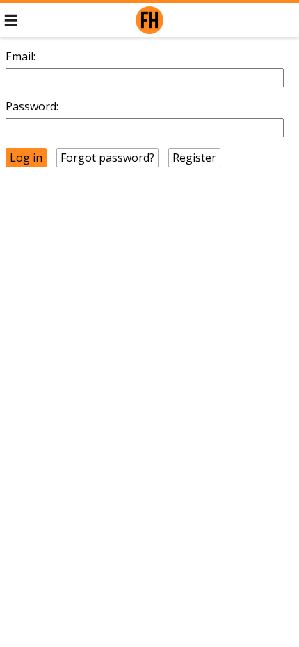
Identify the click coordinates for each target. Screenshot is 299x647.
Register (194, 157)
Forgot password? (107, 157)
